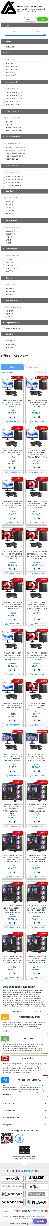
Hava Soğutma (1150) (13, 328)
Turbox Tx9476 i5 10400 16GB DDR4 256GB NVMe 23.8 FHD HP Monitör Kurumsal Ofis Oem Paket (12, 403)
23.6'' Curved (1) (11, 268)
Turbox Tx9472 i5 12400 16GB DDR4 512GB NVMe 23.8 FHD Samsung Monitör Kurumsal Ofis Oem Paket (12, 605)
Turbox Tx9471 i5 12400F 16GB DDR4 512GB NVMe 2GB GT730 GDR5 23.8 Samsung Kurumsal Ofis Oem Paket (37, 708)
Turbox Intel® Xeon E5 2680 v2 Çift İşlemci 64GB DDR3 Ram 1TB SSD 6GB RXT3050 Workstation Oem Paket (36, 858)
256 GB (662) (10, 231)
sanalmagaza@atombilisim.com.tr (24, 1156)
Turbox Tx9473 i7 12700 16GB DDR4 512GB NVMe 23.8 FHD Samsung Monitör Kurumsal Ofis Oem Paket (37, 504)
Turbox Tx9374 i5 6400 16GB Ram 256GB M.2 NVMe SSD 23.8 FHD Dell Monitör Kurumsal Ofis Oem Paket (12, 757)
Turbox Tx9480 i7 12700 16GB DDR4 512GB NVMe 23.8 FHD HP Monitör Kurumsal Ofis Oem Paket (37, 403)
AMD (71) (9, 125)
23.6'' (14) (9, 265)
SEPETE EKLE (12, 421)
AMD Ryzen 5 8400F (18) (14, 98)
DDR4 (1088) (10, 292)
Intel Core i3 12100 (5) (13, 104)
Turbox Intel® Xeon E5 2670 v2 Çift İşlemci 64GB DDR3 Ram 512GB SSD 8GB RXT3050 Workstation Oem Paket (36, 809)
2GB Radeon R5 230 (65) (14, 185)
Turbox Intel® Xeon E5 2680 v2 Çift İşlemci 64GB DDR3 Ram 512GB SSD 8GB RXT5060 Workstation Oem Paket (12, 809)
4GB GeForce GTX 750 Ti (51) (15, 153)
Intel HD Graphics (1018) (14, 131)
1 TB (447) (9, 237)
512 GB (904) (10, 234)
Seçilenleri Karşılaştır (9, 372)
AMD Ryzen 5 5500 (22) (14, 93)
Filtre (12, 367)
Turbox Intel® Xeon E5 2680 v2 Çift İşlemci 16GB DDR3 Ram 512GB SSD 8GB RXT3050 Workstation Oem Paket (12, 910)
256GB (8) (9, 202)
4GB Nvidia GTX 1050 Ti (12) (15, 150)
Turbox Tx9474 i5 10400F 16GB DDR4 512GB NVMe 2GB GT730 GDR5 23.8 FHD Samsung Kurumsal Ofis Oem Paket (37, 607)
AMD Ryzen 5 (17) (12, 72)
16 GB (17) (9, 311)
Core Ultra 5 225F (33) (13, 101)
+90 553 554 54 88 (30, 1130)
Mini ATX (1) (10, 348)
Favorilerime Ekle (14, 417)
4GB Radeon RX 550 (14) (14, 179)
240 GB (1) (9, 243)
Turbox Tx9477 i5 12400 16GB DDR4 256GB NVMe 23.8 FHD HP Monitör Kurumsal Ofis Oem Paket (12, 707)
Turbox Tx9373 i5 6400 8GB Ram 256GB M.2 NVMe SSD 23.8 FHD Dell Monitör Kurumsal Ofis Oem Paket (36, 757)
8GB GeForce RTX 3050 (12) (15, 147)
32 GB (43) (9, 314)
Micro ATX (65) (11, 345)
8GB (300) (9, 205)
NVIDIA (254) (10, 122)
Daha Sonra (30, 19)
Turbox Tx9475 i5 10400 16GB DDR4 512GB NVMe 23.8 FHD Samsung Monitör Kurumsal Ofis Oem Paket (37, 656)
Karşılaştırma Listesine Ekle (10, 417)
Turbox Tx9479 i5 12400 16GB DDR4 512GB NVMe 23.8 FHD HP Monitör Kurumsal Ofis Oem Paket (12, 454)
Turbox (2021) (10, 47)
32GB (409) (10, 211)
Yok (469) (9, 259)
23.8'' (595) (10, 271)
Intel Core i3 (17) (11, 63)
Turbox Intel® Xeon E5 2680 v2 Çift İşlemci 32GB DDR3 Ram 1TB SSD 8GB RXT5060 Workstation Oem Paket (36, 909)
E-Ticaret (17, 1224)
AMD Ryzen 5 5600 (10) (14, 96)
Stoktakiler (40, 372)
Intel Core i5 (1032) (12, 66)
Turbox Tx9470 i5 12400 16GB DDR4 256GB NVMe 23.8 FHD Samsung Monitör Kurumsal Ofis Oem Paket (37, 555)
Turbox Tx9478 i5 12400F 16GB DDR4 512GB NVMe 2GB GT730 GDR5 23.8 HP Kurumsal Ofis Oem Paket (12, 656)
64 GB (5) (9, 317)
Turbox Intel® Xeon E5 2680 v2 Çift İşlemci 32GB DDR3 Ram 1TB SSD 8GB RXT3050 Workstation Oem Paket (36, 960)
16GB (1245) (10, 208)
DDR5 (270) (10, 289)
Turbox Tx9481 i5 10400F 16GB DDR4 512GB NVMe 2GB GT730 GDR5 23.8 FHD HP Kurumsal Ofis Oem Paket (37, 454)
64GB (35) (9, 214)
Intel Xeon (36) (11, 75)
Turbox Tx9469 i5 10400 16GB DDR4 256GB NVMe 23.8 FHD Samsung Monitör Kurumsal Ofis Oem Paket (12, 555)
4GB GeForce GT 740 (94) (14, 156)
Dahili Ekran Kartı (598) (13, 128)
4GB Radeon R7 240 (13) (14, 182)
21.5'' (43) (9, 262)
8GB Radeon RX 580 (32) (14, 176)
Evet (42, 19)
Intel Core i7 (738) (12, 69)
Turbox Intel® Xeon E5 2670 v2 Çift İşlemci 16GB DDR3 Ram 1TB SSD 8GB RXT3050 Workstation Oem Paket (12, 960)
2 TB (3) (8, 240)
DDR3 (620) (10, 294)
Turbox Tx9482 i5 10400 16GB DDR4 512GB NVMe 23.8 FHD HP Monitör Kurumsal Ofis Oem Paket (12, 504)
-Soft (12, 1224)
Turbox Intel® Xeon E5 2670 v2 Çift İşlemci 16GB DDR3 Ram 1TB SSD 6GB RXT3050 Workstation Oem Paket (12, 858)
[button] (4, 600)
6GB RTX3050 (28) (12, 159)
